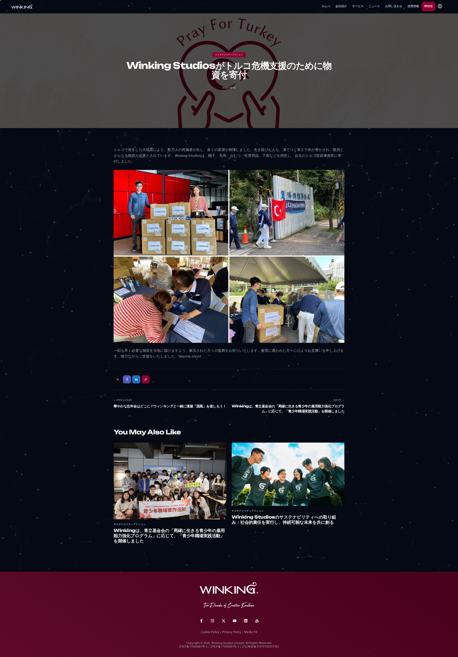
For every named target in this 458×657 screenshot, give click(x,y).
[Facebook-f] (201, 620)
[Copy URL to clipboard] (146, 379)
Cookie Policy (210, 632)
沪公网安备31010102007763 (260, 646)
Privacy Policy (231, 632)
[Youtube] (234, 620)
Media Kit (250, 632)
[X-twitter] (223, 620)
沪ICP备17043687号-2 (193, 646)
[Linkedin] (245, 620)
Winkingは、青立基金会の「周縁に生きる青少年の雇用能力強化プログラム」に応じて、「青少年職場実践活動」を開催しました (169, 536)
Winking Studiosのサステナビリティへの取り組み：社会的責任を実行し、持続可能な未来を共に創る (284, 520)
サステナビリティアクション (229, 55)
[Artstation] (256, 620)
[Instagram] (212, 620)
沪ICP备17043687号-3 (225, 646)
